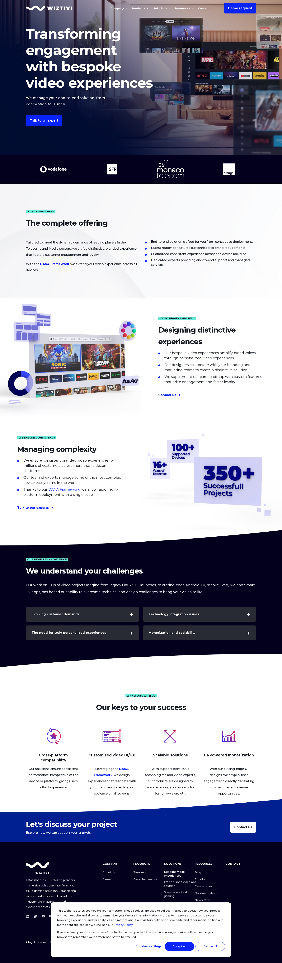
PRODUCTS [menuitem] (141, 863)
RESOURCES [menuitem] (204, 863)
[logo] (37, 868)
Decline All (210, 946)
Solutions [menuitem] (160, 8)
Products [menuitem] (138, 8)
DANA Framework (64, 489)
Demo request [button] (240, 8)
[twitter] (35, 916)
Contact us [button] (167, 395)
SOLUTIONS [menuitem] (173, 863)
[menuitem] (126, 8)
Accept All (179, 946)
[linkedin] (28, 916)
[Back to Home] (49, 8)
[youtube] (43, 916)
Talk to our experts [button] (33, 507)
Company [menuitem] (117, 8)
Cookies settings (148, 946)
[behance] (50, 916)
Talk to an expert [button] (44, 120)
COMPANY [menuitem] (110, 863)
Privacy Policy (123, 925)
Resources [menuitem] (182, 8)
